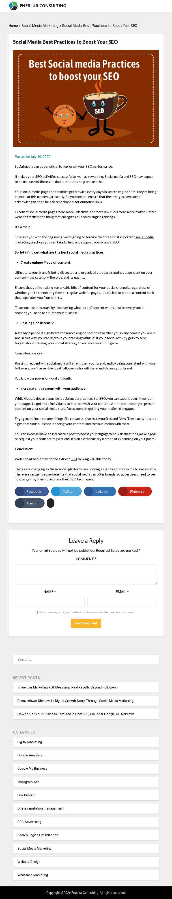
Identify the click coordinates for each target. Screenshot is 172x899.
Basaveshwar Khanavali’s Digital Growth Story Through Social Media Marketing (75, 701)
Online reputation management (40, 808)
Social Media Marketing (40, 26)
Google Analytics (30, 755)
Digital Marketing (29, 742)
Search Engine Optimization (37, 835)
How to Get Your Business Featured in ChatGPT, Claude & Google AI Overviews (76, 714)
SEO (74, 459)
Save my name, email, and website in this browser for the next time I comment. (86, 612)
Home (13, 26)
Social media (114, 176)
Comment (86, 559)
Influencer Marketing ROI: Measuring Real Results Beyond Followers (67, 687)
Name (49, 592)
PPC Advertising (29, 822)
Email (122, 592)
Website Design (28, 862)
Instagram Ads (28, 782)
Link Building (26, 795)
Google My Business (32, 769)
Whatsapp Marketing (32, 875)
